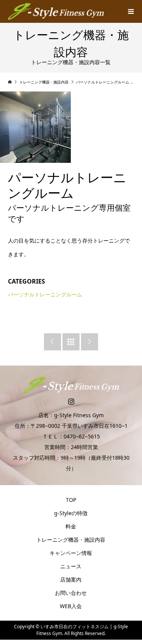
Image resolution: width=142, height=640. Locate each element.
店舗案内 (70, 579)
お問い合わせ (71, 592)
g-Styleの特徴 (70, 513)
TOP (71, 499)
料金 (71, 526)
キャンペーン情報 (71, 552)
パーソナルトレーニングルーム (45, 294)
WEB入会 (71, 606)
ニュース (70, 566)
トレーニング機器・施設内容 (70, 539)
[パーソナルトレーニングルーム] (35, 126)
